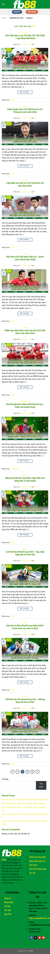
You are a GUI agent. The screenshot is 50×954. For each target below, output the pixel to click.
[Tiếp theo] (37, 772)
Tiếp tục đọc (25, 92)
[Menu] (3, 4)
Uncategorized (25, 401)
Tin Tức (25, 33)
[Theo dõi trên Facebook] (31, 938)
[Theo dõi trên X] (35, 938)
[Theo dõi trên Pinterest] (39, 938)
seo (33, 26)
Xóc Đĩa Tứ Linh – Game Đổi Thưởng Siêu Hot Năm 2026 (25, 799)
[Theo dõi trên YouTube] (43, 938)
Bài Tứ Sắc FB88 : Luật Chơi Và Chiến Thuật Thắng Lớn (24, 803)
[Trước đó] (12, 772)
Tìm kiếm (5, 779)
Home (4, 18)
